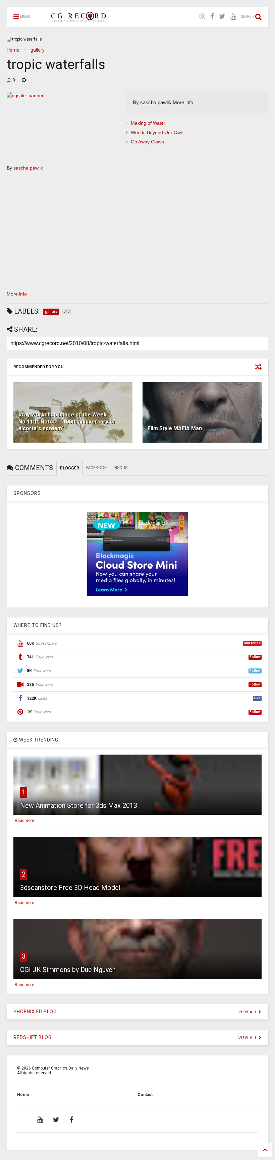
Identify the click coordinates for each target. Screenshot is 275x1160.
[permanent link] (24, 80)
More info (17, 294)
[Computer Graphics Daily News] (77, 19)
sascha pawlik (28, 168)
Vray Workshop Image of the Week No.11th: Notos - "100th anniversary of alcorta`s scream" (66, 421)
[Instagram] (202, 16)
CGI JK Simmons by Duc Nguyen (68, 970)
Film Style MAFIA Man (175, 428)
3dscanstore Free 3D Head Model (70, 888)
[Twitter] (222, 16)
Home (13, 50)
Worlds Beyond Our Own (157, 132)
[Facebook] (212, 16)
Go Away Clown (147, 141)
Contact (145, 1094)
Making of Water (148, 123)
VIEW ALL (248, 1012)
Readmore (24, 820)
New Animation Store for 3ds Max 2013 (78, 805)
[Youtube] (233, 16)
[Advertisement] (137, 233)
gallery (38, 50)
